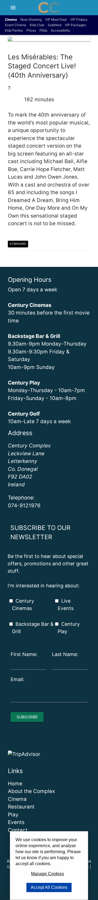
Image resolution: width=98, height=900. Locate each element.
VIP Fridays (78, 19)
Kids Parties (14, 30)
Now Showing (31, 19)
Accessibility (60, 30)
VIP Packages (75, 25)
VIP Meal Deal (56, 19)
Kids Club (37, 25)
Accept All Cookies (49, 887)
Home (15, 783)
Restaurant (21, 807)
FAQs (43, 30)
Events (16, 822)
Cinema (17, 799)
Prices (31, 30)
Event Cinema (15, 25)
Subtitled (54, 25)
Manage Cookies (47, 873)
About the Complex (31, 791)
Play (13, 814)
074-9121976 (24, 505)
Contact (17, 830)
